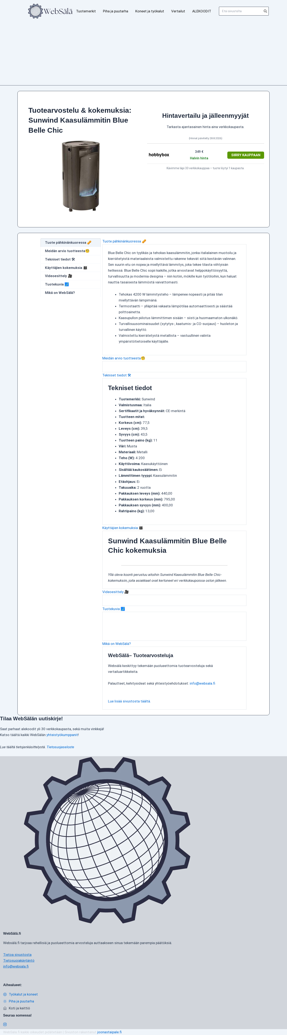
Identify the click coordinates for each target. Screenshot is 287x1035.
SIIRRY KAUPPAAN (245, 155)
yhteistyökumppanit (62, 735)
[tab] (71, 242)
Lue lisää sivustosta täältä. (129, 701)
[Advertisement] (143, 53)
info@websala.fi (202, 683)
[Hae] (265, 11)
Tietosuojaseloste (60, 747)
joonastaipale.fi (109, 1032)
